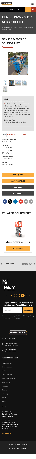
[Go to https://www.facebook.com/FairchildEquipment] (13, 296)
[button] (18, 175)
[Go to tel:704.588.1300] (18, 339)
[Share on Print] (26, 201)
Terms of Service (12, 318)
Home (4, 27)
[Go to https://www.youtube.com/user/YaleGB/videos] (27, 296)
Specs (4, 135)
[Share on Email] (21, 201)
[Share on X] (10, 201)
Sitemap (17, 445)
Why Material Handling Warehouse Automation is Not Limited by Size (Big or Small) (10, 425)
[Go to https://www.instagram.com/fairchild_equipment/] (18, 296)
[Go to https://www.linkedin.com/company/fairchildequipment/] (8, 296)
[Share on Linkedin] (15, 201)
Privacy (10, 445)
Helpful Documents (20, 135)
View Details (18, 248)
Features (10, 135)
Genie (5, 104)
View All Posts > (7, 433)
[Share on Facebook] (5, 201)
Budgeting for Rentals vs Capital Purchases (10, 415)
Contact (25, 445)
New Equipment (12, 27)
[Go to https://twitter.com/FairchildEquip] (22, 296)
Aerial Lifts (22, 27)
